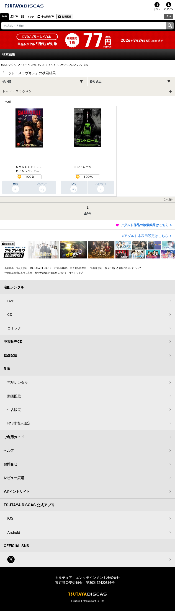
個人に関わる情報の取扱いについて (123, 268)
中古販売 (14, 409)
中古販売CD (47, 16)
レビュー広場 (14, 477)
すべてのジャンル (35, 64)
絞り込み (96, 81)
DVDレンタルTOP (11, 64)
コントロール (83, 166)
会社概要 (9, 268)
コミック (29, 16)
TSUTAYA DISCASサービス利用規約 (48, 268)
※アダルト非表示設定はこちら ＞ (147, 235)
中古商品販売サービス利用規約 (86, 268)
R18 (169, 16)
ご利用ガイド (14, 436)
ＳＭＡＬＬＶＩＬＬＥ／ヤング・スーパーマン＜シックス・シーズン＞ (28, 168)
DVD (4, 16)
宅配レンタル (17, 382)
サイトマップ (76, 272)
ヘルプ (9, 450)
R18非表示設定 (19, 423)
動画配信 (66, 16)
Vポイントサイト (17, 491)
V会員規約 (21, 268)
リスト (157, 9)
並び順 (6, 81)
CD (16, 16)
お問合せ (10, 463)
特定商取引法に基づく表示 (18, 272)
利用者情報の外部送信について (51, 272)
